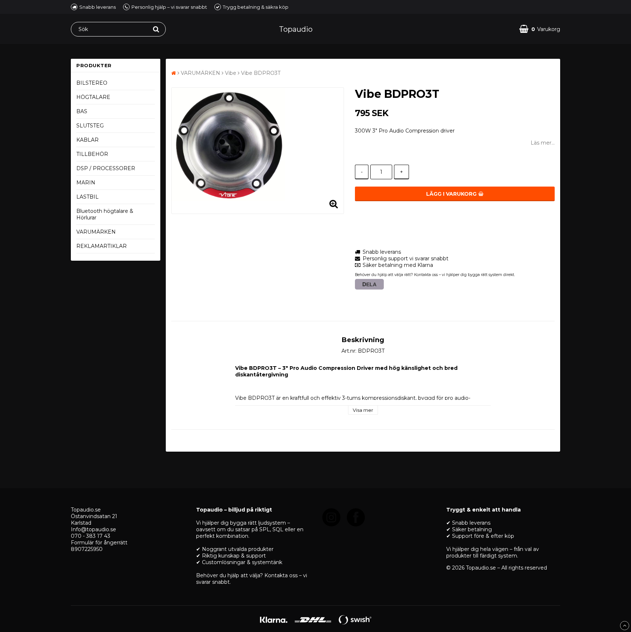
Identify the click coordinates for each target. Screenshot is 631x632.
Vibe (230, 73)
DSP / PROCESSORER (105, 168)
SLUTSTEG (90, 125)
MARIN (85, 182)
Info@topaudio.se (93, 529)
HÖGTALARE (93, 97)
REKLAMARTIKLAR (101, 246)
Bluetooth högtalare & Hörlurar (104, 214)
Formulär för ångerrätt (99, 542)
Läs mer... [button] (543, 142)
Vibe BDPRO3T (260, 73)
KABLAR (87, 140)
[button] (539, 29)
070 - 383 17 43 (90, 536)
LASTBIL (87, 197)
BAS (81, 111)
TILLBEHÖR (92, 154)
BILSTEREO (91, 83)
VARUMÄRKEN (96, 232)
